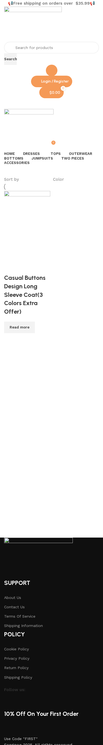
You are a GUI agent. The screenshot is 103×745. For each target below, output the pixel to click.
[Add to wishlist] (11, 267)
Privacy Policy (16, 658)
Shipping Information (23, 625)
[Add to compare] (11, 340)
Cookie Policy (16, 649)
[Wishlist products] (51, 70)
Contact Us (14, 607)
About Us (12, 597)
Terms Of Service (19, 616)
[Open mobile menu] (51, 103)
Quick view (26, 340)
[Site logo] (33, 23)
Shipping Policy (18, 677)
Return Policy (16, 667)
